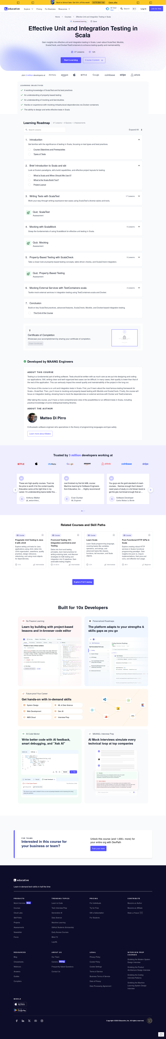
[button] (93, 21)
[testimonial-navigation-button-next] (150, 490)
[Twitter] (29, 1022)
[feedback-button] (161, 1034)
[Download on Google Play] (25, 1010)
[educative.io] (12, 8)
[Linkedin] (23, 1022)
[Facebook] (17, 1022)
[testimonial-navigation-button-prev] (15, 490)
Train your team (98, 848)
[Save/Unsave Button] (42, 535)
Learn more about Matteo (40, 433)
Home (57, 17)
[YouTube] (36, 1022)
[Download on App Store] (25, 1004)
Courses (68, 17)
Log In (143, 9)
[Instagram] (42, 1022)
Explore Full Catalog (83, 582)
